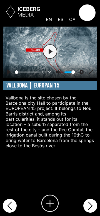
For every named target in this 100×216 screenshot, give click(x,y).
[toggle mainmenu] (87, 12)
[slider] (27, 72)
